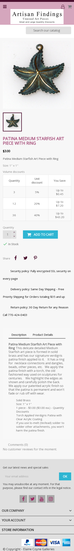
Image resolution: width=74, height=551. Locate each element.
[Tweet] (25, 258)
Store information (18, 530)
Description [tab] (18, 334)
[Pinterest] (35, 258)
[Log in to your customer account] (63, 7)
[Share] (15, 258)
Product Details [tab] (43, 334)
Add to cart (43, 234)
